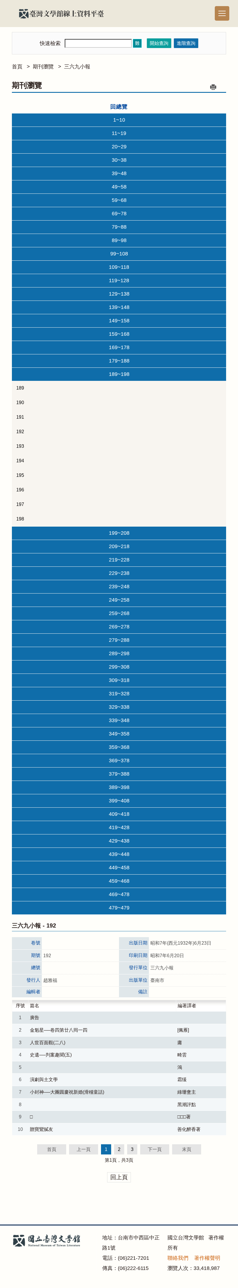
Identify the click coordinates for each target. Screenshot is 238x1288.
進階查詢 (186, 43)
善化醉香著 (189, 1129)
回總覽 (119, 107)
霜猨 (182, 1079)
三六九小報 (77, 67)
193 (20, 446)
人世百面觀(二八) (47, 1042)
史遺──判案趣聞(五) (51, 1054)
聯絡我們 (177, 1258)
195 (20, 475)
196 (20, 489)
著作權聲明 (207, 1258)
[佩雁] (183, 1030)
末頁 (186, 1149)
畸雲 (182, 1054)
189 (20, 387)
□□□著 (184, 1116)
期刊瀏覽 (43, 67)
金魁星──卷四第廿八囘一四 (58, 1030)
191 (20, 417)
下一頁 (155, 1149)
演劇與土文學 (44, 1079)
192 (20, 431)
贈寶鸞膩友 (41, 1129)
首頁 (17, 67)
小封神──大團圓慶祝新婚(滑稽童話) (67, 1092)
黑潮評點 (186, 1104)
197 (20, 504)
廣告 (34, 1017)
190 (20, 402)
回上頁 (119, 1177)
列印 (213, 87)
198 (20, 518)
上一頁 (84, 1149)
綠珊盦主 (186, 1092)
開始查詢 (159, 43)
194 (20, 460)
